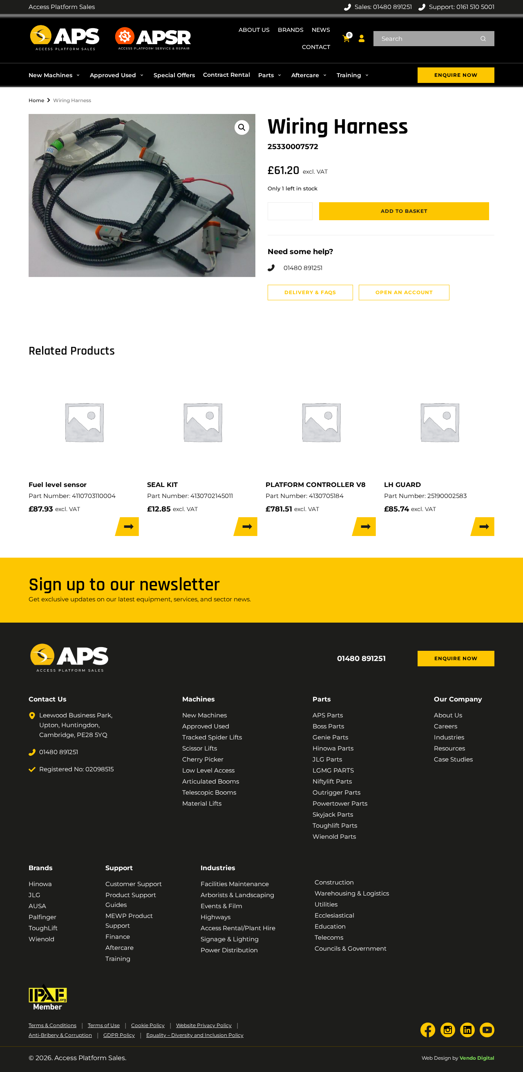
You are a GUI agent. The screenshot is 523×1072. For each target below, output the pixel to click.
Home (36, 100)
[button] (55, 75)
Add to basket (404, 211)
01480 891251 (361, 658)
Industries (218, 868)
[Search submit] (483, 38)
